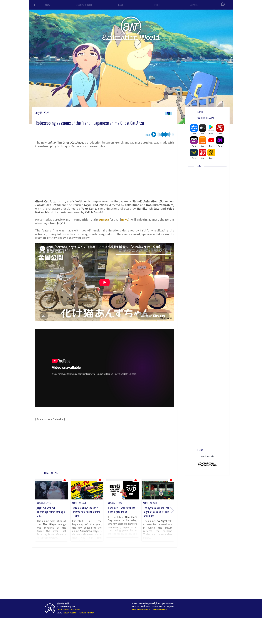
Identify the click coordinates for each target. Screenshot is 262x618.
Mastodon (73, 612)
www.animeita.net (160, 609)
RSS (72, 609)
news (124, 219)
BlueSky (66, 612)
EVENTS (158, 4)
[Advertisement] (104, 174)
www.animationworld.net (141, 609)
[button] (172, 510)
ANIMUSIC (194, 4)
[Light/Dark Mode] (35, 5)
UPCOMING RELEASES (84, 4)
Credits (59, 609)
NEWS (47, 4)
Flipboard (82, 612)
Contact (66, 609)
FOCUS (120, 4)
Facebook (90, 612)
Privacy (78, 609)
